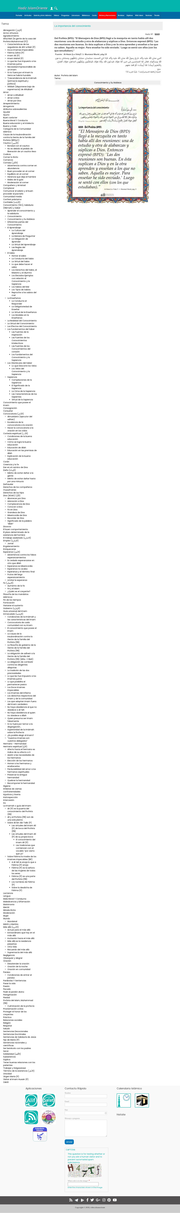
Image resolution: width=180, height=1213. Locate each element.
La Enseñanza (14, 298)
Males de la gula (15, 179)
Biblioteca (86, 15)
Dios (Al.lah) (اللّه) (11, 495)
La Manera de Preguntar (23, 236)
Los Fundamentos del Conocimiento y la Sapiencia (22, 357)
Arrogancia (8, 106)
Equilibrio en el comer (17, 174)
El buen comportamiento (15, 529)
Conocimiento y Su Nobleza (21, 219)
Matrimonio (8, 904)
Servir (6, 1051)
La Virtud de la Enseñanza (24, 312)
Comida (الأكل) (10, 162)
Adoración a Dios (15, 501)
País (66, 1110)
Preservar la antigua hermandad (17, 776)
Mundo (6, 918)
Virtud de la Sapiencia (22, 399)
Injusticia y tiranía (11, 794)
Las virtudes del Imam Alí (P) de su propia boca (24, 835)
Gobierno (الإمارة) (11, 608)
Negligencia (9, 955)
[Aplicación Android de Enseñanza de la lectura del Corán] (31, 1100)
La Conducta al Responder (19, 302)
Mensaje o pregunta (72, 1118)
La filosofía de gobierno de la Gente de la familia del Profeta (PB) (21, 648)
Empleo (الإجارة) (11, 540)
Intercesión (8, 800)
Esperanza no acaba (17, 568)
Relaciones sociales (12, 1020)
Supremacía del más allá (19, 952)
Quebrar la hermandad (18, 780)
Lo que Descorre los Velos (24, 365)
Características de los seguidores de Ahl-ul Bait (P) (21, 46)
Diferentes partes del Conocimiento (17, 223)
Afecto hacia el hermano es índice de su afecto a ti (21, 751)
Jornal (10, 543)
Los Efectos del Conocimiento (22, 326)
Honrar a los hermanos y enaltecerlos (19, 765)
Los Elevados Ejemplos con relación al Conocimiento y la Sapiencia (22, 279)
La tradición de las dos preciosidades (18, 672)
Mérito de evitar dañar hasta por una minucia (21, 480)
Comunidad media (12, 196)
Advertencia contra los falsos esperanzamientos (21, 556)
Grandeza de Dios (16, 512)
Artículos (27, 15)
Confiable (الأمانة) (11, 202)
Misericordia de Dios (17, 515)
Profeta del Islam (69, 75)
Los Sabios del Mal (20, 286)
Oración (7, 960)
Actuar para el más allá (18, 929)
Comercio (8, 159)
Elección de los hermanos (20, 760)
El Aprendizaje (14, 227)
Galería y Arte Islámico (42, 15)
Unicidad (7, 1073)
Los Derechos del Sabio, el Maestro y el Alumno (24, 271)
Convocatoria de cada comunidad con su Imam (19, 624)
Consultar (8, 411)
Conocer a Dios (14, 506)
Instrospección (10, 797)
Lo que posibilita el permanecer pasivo (17, 683)
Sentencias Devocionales (15, 1031)
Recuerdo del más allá (18, 949)
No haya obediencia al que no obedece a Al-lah (22, 708)
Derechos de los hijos (13, 492)
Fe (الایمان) (8, 583)
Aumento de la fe (16, 585)
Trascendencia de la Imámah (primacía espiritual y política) (22, 81)
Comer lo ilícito (10, 157)
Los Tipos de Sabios (21, 289)
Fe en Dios (12, 509)
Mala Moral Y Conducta (14, 898)
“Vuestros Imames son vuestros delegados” (18, 739)
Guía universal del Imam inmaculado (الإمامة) (15, 612)
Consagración (10, 408)
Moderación (9, 913)
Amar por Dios (14, 100)
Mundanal (12, 921)
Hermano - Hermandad (14, 743)
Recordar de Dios (15, 518)
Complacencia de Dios (18, 504)
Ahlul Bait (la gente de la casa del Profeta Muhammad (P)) (19, 40)
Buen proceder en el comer (20, 171)
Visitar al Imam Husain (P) (16, 1079)
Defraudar (8, 484)
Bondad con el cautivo (18, 145)
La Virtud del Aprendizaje (24, 244)
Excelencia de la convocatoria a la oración (20, 423)
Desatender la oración (18, 963)
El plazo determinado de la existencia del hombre (16, 533)
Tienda (156, 15)
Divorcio (7, 526)
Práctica (7, 1017)
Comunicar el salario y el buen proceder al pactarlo (18, 192)
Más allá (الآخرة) (11, 927)
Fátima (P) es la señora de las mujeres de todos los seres (23, 870)
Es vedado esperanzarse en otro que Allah (20, 562)
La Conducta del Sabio (23, 258)
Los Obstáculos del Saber (19, 363)
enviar (69, 1142)
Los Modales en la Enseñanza (20, 316)
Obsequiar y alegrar (12, 958)
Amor (6, 92)
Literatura (76, 15)
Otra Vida (12, 946)
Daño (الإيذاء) (9, 470)
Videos (56, 15)
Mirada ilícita (9, 910)
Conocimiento (14, 216)
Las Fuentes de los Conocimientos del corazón (21, 349)
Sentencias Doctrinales (14, 1034)
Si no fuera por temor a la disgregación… (20, 725)
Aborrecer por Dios (16, 498)
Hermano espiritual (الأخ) (15, 746)
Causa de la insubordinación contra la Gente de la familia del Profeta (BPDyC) (19, 137)
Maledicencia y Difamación (16, 901)
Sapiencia (12, 377)
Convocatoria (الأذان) (13, 413)
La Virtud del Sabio (21, 261)
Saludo (6, 1028)
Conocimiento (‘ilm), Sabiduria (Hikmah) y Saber (18, 206)
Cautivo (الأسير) (11, 143)
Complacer (8, 188)
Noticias (149, 15)
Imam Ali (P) (13, 55)
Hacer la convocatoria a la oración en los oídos (20, 429)
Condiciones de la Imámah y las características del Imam (21, 618)
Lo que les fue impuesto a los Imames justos (21, 62)
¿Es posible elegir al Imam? (20, 735)
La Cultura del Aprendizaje (18, 232)
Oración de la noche (17, 966)
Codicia (7, 154)
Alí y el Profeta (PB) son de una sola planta (20, 818)
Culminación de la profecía (20, 1006)
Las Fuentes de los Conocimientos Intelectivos (21, 340)
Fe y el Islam (13, 588)
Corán (94, 15)
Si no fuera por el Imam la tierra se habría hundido (20, 74)
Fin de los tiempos (12, 599)
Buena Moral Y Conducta (15, 120)
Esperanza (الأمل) (11, 552)
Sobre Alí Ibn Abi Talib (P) (19, 822)
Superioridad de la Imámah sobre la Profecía (20, 731)
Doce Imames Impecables (20, 50)
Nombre (68, 1093)
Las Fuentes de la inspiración (20, 333)
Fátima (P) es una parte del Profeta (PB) (23, 877)
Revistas (121, 15)
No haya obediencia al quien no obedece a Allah (21, 714)
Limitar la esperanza (17, 580)
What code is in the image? (78, 1181)
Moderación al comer (18, 182)
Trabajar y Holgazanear (14, 1068)
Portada (19, 15)
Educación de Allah (16, 447)
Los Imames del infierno (19, 693)
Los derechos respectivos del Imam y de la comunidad (21, 697)
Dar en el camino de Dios (15, 467)
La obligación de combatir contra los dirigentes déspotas (20, 665)
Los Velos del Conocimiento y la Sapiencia (21, 371)
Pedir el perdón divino (13, 991)
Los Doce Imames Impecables (16, 689)
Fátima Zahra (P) (15, 52)
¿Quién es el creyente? (18, 591)
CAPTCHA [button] (70, 1149)
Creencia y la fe (11, 464)
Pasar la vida (9, 983)
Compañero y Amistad (14, 185)
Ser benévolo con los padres (17, 1048)
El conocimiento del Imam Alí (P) (25, 841)
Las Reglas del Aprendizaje (18, 249)
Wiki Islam (139, 15)
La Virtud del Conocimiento (20, 323)
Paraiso (6, 972)
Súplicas (130, 15)
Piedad (6, 997)
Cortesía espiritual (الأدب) (15, 433)
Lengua (6, 896)
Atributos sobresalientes (15, 109)
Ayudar (6, 112)
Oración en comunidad (18, 969)
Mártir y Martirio (10, 924)
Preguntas (65, 15)
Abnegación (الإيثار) (12, 30)
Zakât (6, 1082)
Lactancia (8, 893)
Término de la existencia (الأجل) (18, 1070)
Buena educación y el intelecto (18, 123)
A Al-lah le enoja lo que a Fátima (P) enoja (24, 863)
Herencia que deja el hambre (21, 176)
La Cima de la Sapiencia (23, 391)
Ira (4, 803)
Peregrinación (10, 994)
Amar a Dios (13, 97)
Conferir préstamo (12, 199)
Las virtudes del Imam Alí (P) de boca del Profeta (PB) (24, 828)
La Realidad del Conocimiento (22, 320)
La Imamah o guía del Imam (17, 805)
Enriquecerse (9, 549)
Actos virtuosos (10, 33)
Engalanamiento (11, 546)
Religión (7, 1023)
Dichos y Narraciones (107, 15)
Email (67, 1101)
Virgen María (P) (11, 1076)
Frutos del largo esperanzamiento (16, 576)
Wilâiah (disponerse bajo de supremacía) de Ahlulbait (21, 88)
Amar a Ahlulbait (15, 95)
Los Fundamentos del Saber (21, 329)
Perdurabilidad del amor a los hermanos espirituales (21, 770)
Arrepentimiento (11, 103)
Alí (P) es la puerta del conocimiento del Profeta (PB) (20, 811)
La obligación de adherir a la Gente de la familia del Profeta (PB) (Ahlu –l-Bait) (21, 656)
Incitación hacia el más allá (20, 938)
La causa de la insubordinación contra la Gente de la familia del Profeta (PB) (19, 638)
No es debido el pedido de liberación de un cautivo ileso (21, 150)
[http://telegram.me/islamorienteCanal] (76, 1199)
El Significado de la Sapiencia (21, 387)
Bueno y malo (10, 126)
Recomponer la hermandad (21, 783)
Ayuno (6, 114)
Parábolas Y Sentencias (14, 980)
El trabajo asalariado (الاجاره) (17, 537)
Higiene (6, 786)
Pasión (6, 986)
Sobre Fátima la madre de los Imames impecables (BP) (21, 858)
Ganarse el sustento (13, 605)
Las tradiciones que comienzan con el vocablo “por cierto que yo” (25, 849)
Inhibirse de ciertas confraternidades (12, 790)
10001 (157, 34)
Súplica (6, 1059)
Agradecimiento (11, 35)
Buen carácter (10, 117)
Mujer (6, 915)
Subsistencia (9, 1056)
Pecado (7, 989)
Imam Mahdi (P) (15, 58)
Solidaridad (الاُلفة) (12, 1054)
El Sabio (11, 253)
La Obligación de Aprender (20, 240)
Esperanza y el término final (21, 571)
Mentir (6, 907)
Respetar (7, 1025)
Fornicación (9, 602)
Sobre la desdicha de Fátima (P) (22, 889)
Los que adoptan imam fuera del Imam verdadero (21, 703)
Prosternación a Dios (13, 1008)
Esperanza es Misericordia (19, 566)
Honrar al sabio (19, 255)
